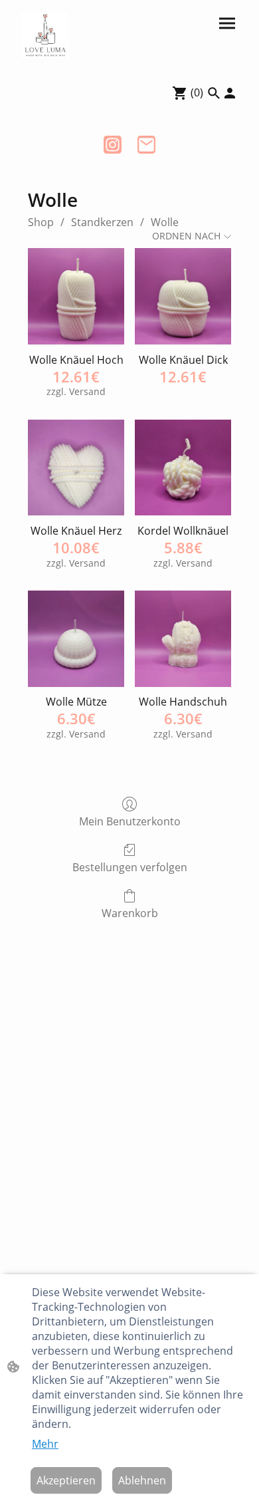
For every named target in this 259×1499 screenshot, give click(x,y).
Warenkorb (130, 913)
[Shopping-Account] (230, 93)
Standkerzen (102, 222)
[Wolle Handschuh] (183, 639)
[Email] (146, 145)
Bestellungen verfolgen (129, 867)
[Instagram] (113, 145)
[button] (214, 93)
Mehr (45, 1443)
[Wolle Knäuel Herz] (76, 468)
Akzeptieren (66, 1480)
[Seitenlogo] (44, 36)
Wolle (165, 222)
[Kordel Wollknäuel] (183, 468)
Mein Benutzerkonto (130, 821)
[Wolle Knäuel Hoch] (76, 296)
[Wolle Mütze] (76, 639)
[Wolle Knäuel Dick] (183, 296)
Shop (41, 222)
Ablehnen (142, 1480)
